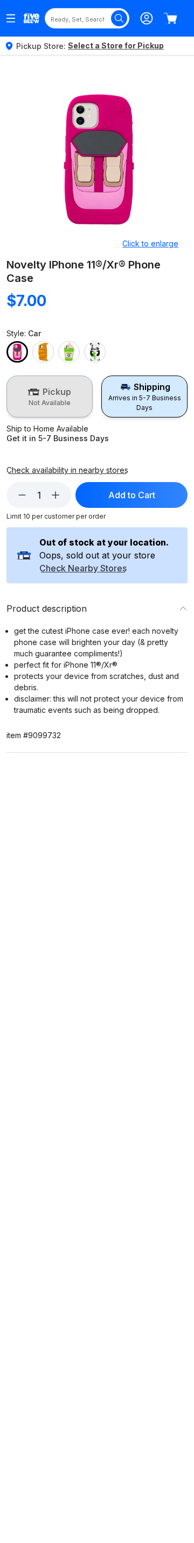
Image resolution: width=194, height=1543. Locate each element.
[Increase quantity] (55, 495)
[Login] (146, 18)
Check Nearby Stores (83, 569)
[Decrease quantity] (22, 495)
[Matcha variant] (69, 352)
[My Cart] (170, 18)
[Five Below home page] (31, 18)
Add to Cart (131, 495)
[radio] (49, 396)
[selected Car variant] (17, 352)
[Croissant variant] (43, 352)
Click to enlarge (150, 243)
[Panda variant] (95, 352)
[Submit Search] (119, 18)
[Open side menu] (10, 18)
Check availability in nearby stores (67, 470)
